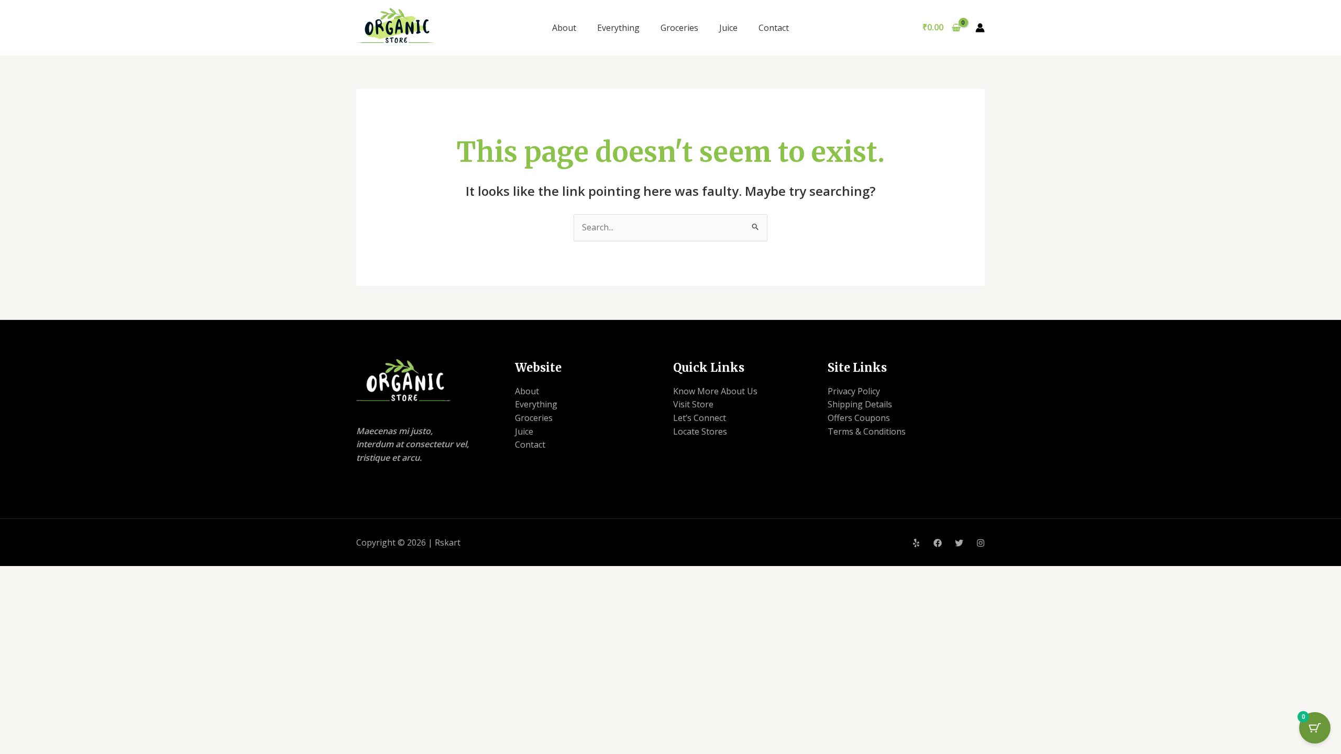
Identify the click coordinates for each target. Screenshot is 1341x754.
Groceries (679, 28)
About (564, 28)
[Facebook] (937, 543)
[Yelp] (916, 543)
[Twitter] (959, 543)
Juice (728, 28)
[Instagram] (980, 543)
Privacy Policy (854, 391)
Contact (774, 28)
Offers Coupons (859, 418)
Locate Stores (700, 431)
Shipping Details (860, 404)
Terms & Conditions (867, 431)
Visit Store (693, 404)
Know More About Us (715, 391)
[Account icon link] (980, 27)
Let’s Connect (699, 418)
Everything (618, 28)
